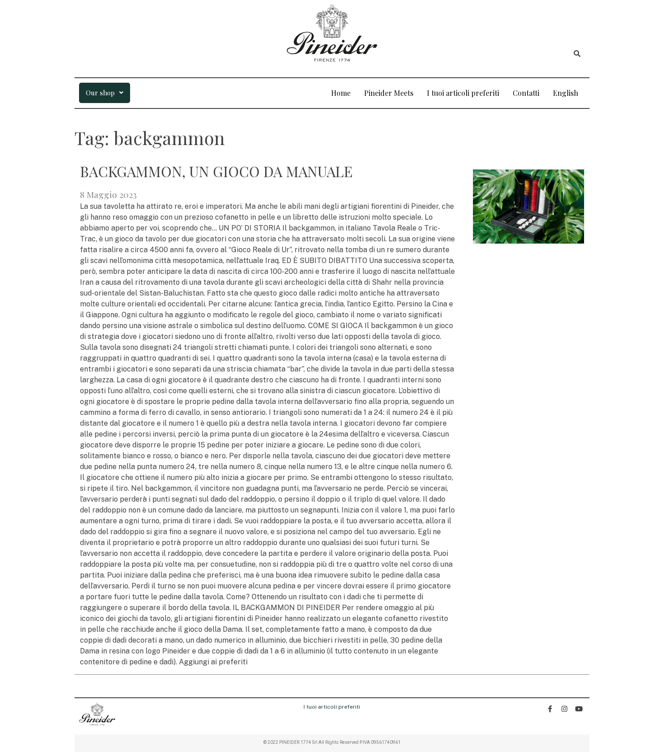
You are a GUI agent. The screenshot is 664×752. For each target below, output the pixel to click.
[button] (104, 93)
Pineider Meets (388, 93)
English (565, 93)
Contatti (526, 93)
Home (341, 93)
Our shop (100, 92)
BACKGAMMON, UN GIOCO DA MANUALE (216, 171)
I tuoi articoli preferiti (463, 93)
